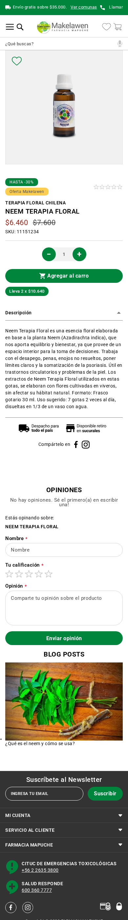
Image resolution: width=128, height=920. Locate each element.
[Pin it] (86, 445)
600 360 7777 (37, 890)
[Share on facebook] (76, 444)
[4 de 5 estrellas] (39, 574)
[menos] (49, 254)
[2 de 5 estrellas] (19, 574)
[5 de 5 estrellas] (49, 574)
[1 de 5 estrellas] (9, 574)
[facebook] (10, 907)
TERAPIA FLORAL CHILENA (35, 203)
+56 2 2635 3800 (40, 870)
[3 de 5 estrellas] (29, 574)
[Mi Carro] (117, 26)
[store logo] (62, 26)
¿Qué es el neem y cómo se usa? (40, 743)
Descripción (18, 312)
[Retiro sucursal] (87, 428)
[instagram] (27, 907)
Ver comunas (84, 7)
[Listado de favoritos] (106, 26)
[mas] (79, 254)
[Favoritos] (17, 61)
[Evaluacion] (108, 187)
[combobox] (60, 43)
